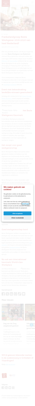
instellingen (25, 203)
